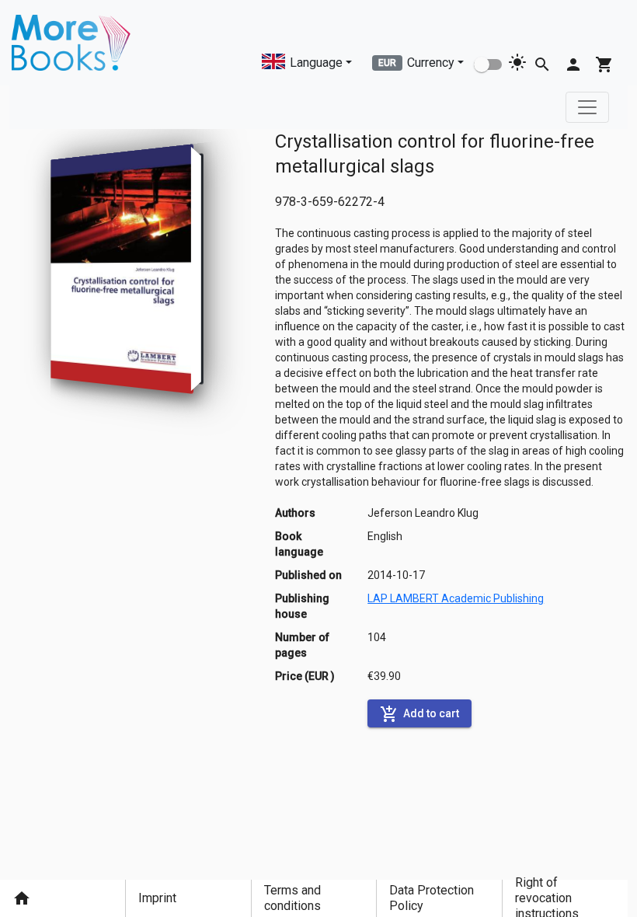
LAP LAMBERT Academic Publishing (455, 598)
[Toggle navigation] (587, 107)
